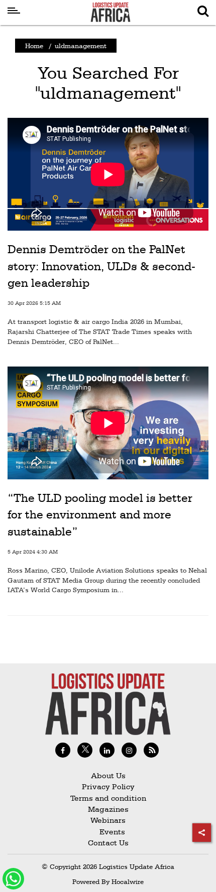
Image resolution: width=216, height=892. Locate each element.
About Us (108, 775)
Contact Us (108, 842)
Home (34, 46)
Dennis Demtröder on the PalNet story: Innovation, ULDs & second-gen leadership (101, 266)
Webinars (108, 820)
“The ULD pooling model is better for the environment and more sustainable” (100, 515)
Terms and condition (108, 798)
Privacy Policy (108, 786)
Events (108, 831)
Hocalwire (128, 881)
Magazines (108, 809)
